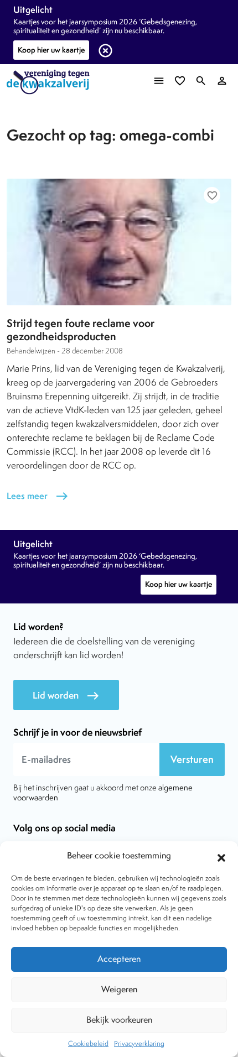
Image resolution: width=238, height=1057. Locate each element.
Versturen (192, 759)
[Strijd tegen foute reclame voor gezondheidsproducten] (119, 242)
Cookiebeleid (88, 1043)
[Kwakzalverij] (51, 82)
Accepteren (119, 959)
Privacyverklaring (139, 1043)
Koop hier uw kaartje (51, 50)
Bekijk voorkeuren (119, 1019)
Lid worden (66, 695)
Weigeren (119, 989)
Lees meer (38, 496)
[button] (221, 856)
